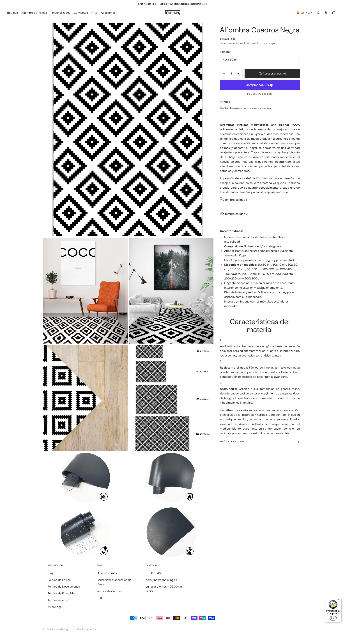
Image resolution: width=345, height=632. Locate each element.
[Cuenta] (326, 13)
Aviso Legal (55, 607)
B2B (99, 598)
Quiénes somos (107, 573)
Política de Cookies (109, 591)
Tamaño (225, 52)
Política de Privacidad (62, 593)
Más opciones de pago (260, 93)
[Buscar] (318, 13)
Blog (50, 573)
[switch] (333, 618)
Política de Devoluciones (64, 586)
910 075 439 (154, 573)
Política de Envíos (59, 580)
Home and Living (59, 629)
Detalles (225, 102)
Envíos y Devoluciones (233, 441)
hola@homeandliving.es (161, 580)
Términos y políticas (87, 629)
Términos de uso (58, 600)
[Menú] (339, 600)
